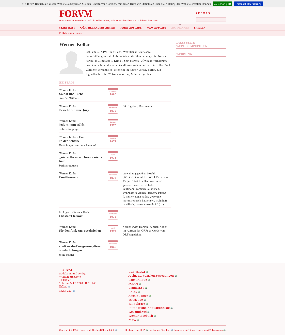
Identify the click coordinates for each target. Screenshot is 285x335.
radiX (132, 320)
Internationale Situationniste (149, 308)
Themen (199, 28)
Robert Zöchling (161, 330)
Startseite (67, 28)
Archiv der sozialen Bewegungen (151, 275)
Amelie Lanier (138, 296)
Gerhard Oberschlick (103, 330)
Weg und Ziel (137, 312)
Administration (66, 291)
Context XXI (136, 271)
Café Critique (137, 280)
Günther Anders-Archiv (97, 28)
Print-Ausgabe (131, 28)
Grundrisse (136, 287)
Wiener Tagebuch (140, 316)
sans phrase (136, 303)
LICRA (132, 292)
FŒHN (133, 284)
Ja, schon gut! (222, 4)
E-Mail (63, 286)
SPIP (142, 330)
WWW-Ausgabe (156, 28)
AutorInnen (180, 28)
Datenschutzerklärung (249, 4)
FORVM (75, 14)
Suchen (203, 13)
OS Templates (215, 330)
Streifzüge (135, 300)
